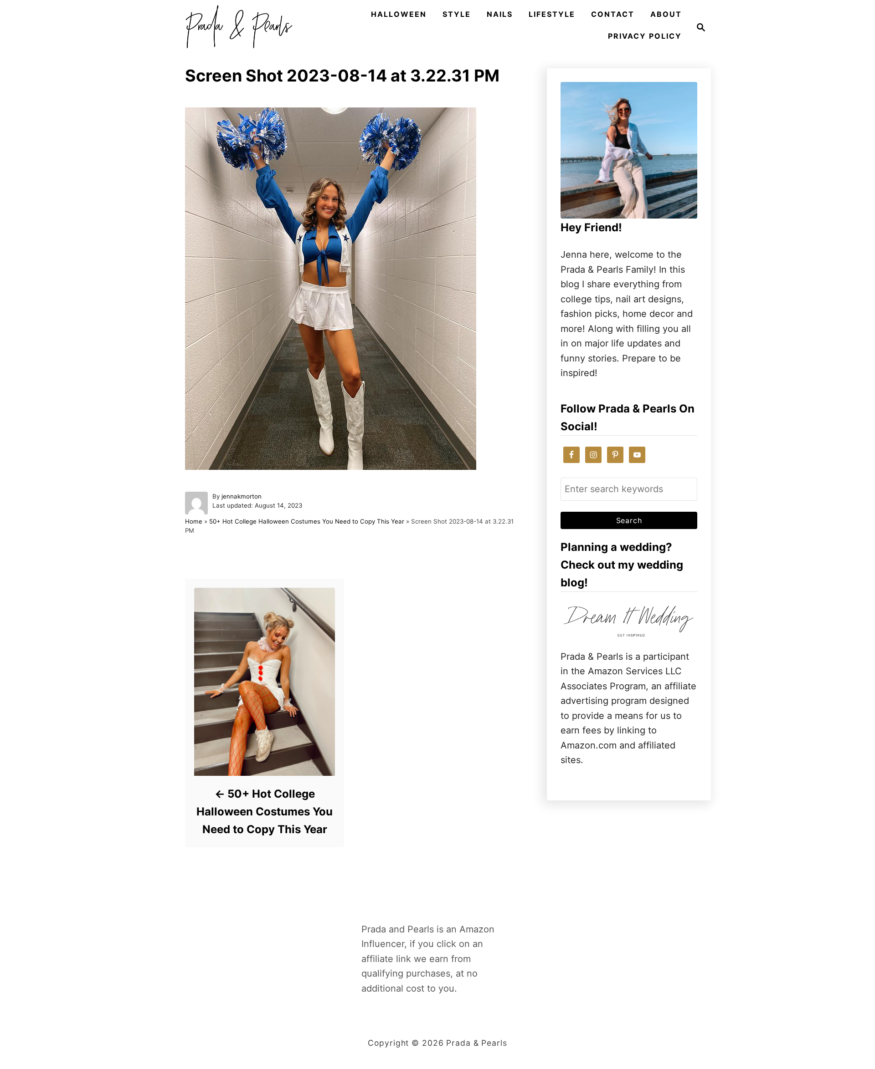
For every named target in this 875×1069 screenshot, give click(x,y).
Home (193, 521)
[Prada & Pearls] (236, 27)
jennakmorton (241, 496)
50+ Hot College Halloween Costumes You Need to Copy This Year (306, 521)
